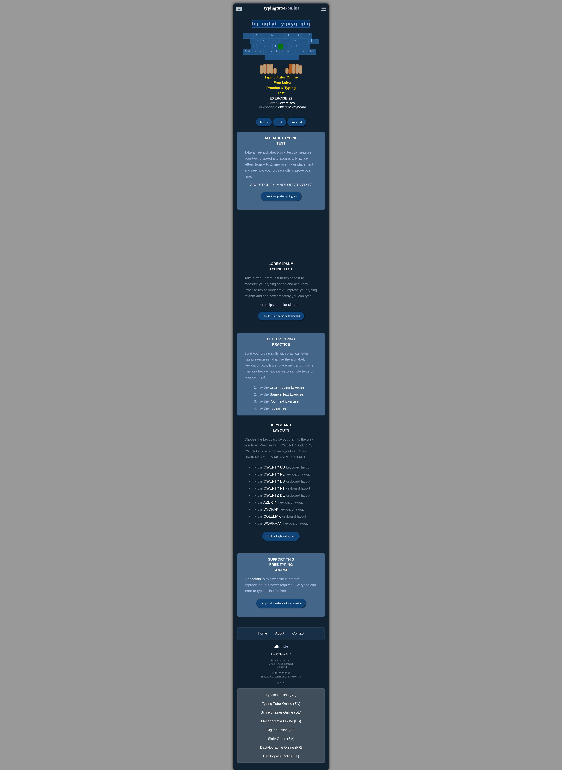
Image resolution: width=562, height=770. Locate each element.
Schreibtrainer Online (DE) (281, 712)
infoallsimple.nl (281, 654)
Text (279, 121)
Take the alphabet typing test (281, 196)
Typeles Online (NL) (281, 695)
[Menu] (323, 9)
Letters (264, 121)
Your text (297, 121)
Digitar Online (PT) (281, 730)
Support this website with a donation (281, 603)
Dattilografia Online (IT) (281, 756)
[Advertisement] (321, 233)
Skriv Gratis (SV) (281, 739)
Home (262, 633)
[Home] (239, 9)
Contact (298, 633)
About (279, 633)
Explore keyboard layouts (281, 536)
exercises (287, 103)
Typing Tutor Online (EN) (281, 704)
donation (254, 579)
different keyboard (292, 107)
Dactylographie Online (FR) (281, 747)
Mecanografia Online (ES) (281, 721)
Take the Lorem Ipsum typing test (281, 315)
